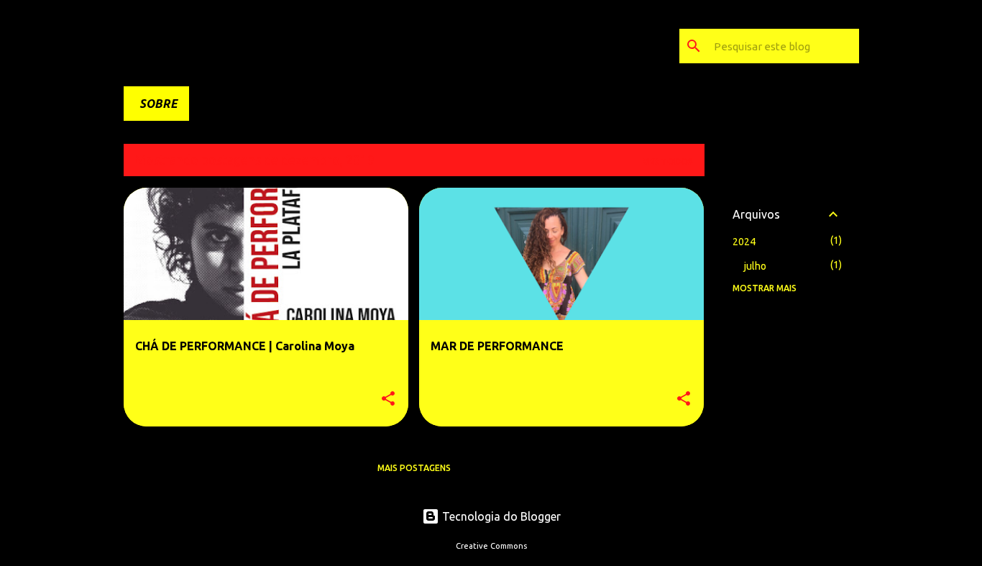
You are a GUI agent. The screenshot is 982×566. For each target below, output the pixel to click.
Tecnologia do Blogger (500, 516)
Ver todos (668, 161)
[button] (388, 399)
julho (755, 266)
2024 (744, 241)
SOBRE (158, 103)
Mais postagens (414, 468)
